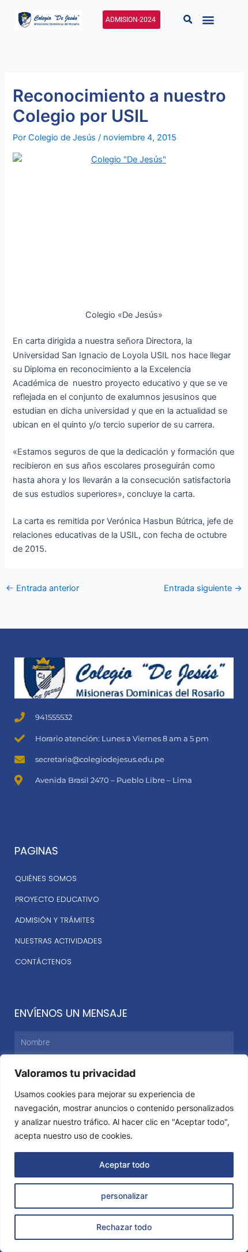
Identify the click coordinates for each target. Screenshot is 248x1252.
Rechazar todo (124, 1227)
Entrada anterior (42, 588)
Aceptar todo (124, 1164)
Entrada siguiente (203, 588)
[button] (187, 20)
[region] (124, 1153)
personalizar (124, 1196)
